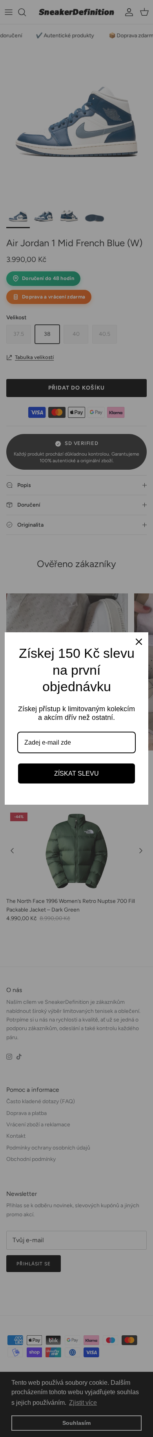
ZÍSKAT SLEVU (76, 773)
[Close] (138, 641)
